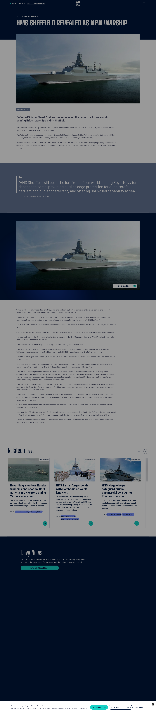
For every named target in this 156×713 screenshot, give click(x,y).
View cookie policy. (80, 708)
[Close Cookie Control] (153, 704)
